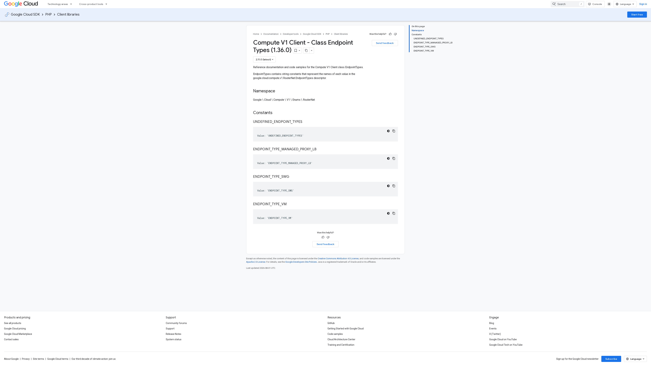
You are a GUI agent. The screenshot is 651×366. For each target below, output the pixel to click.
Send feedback (385, 43)
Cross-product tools (91, 4)
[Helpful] (390, 34)
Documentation (271, 34)
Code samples (335, 334)
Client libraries (68, 14)
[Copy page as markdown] (306, 50)
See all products (12, 323)
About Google (11, 359)
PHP (48, 14)
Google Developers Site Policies (301, 262)
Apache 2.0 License (255, 262)
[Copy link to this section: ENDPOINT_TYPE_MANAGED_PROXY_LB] (319, 149)
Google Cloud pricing (15, 328)
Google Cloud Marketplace (18, 334)
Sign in (643, 4)
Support (170, 328)
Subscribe (611, 358)
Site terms (38, 359)
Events (493, 328)
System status (173, 339)
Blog (491, 323)
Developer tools (291, 34)
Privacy (26, 359)
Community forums (176, 323)
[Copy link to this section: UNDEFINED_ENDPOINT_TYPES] (305, 122)
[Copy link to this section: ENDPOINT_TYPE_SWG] (292, 177)
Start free (637, 14)
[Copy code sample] (394, 131)
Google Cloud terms (57, 359)
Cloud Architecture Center (341, 339)
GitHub (331, 323)
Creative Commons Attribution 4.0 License (338, 258)
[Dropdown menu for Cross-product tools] (107, 4)
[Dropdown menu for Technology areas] (72, 4)
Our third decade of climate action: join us (94, 359)
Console (597, 4)
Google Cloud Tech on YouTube (505, 344)
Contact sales (11, 339)
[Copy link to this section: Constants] (276, 113)
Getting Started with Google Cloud (346, 328)
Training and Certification (341, 344)
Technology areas (58, 4)
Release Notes (173, 334)
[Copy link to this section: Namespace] (278, 91)
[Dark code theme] (388, 131)
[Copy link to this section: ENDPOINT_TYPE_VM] (290, 204)
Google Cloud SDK (25, 14)
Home (256, 34)
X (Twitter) (495, 334)
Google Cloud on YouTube (503, 339)
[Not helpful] (395, 34)
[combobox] (568, 4)
